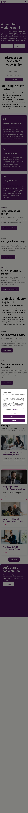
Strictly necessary (14, 416)
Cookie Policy (18, 405)
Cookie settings (14, 413)
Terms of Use (15, 409)
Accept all (14, 420)
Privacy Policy (5, 407)
